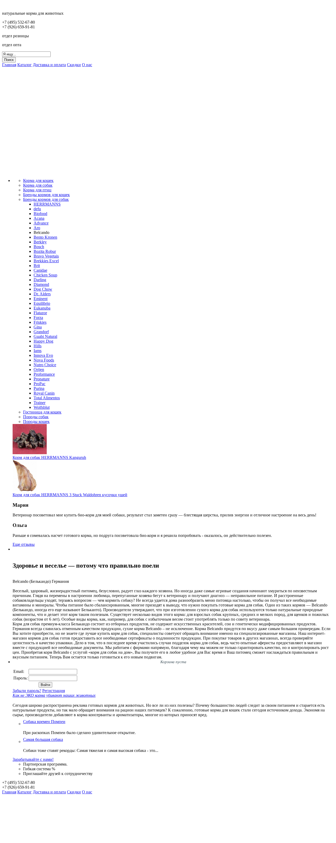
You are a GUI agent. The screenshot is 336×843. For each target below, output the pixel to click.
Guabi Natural (45, 336)
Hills (37, 346)
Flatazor (40, 313)
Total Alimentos (47, 398)
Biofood (40, 213)
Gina (38, 327)
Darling (40, 279)
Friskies (40, 322)
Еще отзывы (24, 544)
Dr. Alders (42, 294)
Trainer (39, 402)
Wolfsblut (42, 407)
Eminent (41, 298)
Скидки (74, 64)
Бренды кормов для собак (46, 199)
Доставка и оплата (49, 64)
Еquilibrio (42, 303)
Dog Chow (43, 289)
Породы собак (36, 417)
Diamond (41, 284)
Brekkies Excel (46, 261)
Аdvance (41, 223)
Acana (39, 218)
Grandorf (41, 331)
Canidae (40, 270)
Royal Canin (44, 393)
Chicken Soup (45, 275)
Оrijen (39, 369)
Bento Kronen (45, 237)
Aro (37, 228)
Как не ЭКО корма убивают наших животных (54, 695)
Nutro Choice (45, 365)
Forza (38, 317)
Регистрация (53, 690)
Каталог (24, 64)
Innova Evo (43, 355)
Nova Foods (44, 360)
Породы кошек (36, 421)
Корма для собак (37, 185)
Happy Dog (43, 341)
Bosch (39, 246)
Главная (9, 64)
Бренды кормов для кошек (46, 194)
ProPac (39, 383)
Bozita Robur (45, 251)
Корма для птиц (37, 190)
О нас (87, 64)
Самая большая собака (43, 739)
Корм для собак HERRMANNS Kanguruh (49, 457)
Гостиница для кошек (42, 412)
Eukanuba (42, 308)
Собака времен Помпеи (44, 721)
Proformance (44, 374)
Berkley (40, 242)
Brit (37, 265)
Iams (37, 350)
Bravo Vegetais (46, 256)
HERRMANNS (47, 204)
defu (37, 209)
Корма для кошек (38, 180)
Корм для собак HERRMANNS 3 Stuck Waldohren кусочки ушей (70, 495)
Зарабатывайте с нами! (33, 759)
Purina (39, 388)
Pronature (42, 379)
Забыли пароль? (27, 690)
